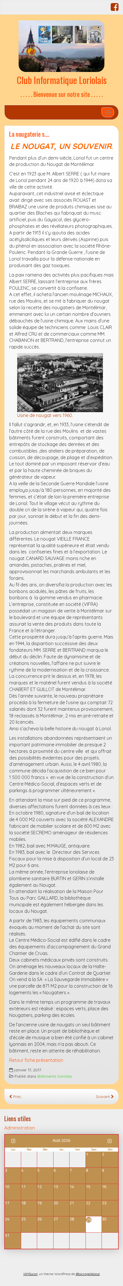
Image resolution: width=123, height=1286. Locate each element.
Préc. (17, 1096)
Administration (19, 1128)
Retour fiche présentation (36, 1060)
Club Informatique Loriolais (62, 80)
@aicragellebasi (88, 1274)
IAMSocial (30, 1274)
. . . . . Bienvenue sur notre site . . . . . (62, 94)
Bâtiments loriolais (54, 1076)
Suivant (103, 1096)
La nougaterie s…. (29, 133)
